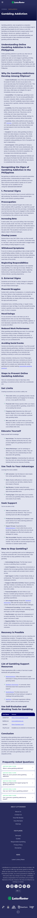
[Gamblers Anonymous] (14, 907)
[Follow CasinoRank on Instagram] (12, 886)
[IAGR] (32, 907)
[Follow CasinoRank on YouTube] (20, 886)
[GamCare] (23, 907)
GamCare (8, 699)
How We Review (18, 818)
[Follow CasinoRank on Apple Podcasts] (28, 886)
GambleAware (10, 692)
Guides (18, 839)
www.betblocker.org (17, 721)
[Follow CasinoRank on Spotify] (24, 886)
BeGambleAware (10, 528)
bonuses (9, 123)
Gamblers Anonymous (12, 684)
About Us (18, 812)
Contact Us (18, 815)
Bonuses (18, 835)
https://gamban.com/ (18, 724)
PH (17, 891)
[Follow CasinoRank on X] (16, 886)
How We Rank (18, 821)
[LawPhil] (8, 907)
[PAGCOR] (3, 907)
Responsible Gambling (18, 842)
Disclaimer (18, 848)
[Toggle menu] (2, 2)
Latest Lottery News (18, 859)
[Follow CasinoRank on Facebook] (8, 886)
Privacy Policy (18, 845)
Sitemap (18, 824)
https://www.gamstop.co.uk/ (20, 717)
